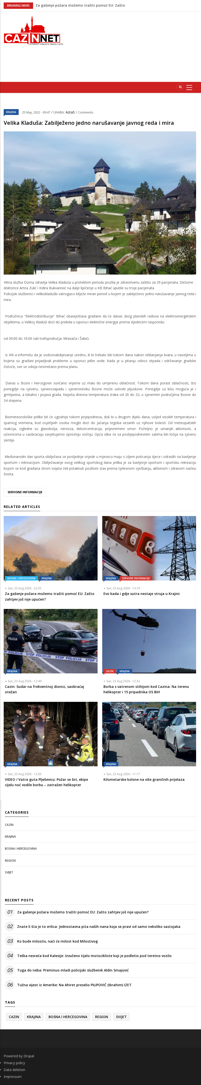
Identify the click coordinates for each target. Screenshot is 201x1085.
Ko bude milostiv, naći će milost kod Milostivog (57, 941)
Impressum (13, 1076)
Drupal (29, 1056)
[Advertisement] (136, 46)
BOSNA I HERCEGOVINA (21, 578)
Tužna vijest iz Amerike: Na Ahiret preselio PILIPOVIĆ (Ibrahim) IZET (74, 985)
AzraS (71, 112)
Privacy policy (14, 1062)
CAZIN (109, 671)
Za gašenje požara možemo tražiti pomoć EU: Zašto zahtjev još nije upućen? (83, 912)
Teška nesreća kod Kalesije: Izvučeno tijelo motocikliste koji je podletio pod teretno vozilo (94, 955)
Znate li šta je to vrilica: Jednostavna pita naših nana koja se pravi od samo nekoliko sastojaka (98, 926)
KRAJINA (11, 112)
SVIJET (9, 872)
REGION (10, 860)
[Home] (33, 29)
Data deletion (14, 1069)
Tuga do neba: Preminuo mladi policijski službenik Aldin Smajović (73, 970)
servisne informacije (25, 492)
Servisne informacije (136, 578)
